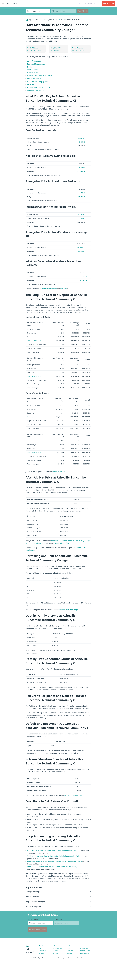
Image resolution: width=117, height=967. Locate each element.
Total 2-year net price (34, 376)
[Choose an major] (63, 11)
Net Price (30, 67)
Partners (55, 953)
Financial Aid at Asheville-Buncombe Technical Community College (53, 851)
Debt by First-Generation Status (39, 76)
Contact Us (42, 950)
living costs (63, 288)
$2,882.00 (81, 138)
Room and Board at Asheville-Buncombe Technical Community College (54, 861)
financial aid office (62, 543)
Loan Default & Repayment (37, 81)
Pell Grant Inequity (34, 79)
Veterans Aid (32, 84)
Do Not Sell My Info (84, 953)
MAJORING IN (58, 919)
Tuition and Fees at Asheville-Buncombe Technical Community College (54, 856)
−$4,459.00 (81, 167)
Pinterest (69, 948)
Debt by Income (33, 73)
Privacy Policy (84, 948)
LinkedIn (69, 953)
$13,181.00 (81, 142)
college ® (12, 3)
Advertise (55, 950)
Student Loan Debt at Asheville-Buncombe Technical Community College (55, 867)
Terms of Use (84, 946)
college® (30, 950)
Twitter (69, 946)
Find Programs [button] (109, 3)
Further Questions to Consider (39, 87)
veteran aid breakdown (73, 795)
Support (41, 953)
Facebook (70, 950)
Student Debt (32, 70)
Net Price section (58, 471)
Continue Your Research (36, 90)
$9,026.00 (81, 214)
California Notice (85, 950)
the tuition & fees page (49, 288)
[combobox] (88, 3)
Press (40, 948)
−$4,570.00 (81, 193)
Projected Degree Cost (36, 64)
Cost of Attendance (34, 61)
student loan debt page (68, 610)
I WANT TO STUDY (33, 919)
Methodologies (57, 948)
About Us (42, 946)
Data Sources (57, 946)
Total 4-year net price (34, 341)
